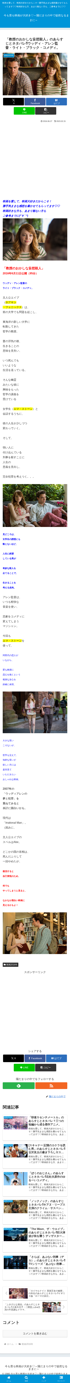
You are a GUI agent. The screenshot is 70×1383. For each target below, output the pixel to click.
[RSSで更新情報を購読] (51, 1085)
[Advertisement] (35, 159)
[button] (45, 111)
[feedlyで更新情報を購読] (19, 1085)
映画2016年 (11, 964)
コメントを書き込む (35, 1333)
